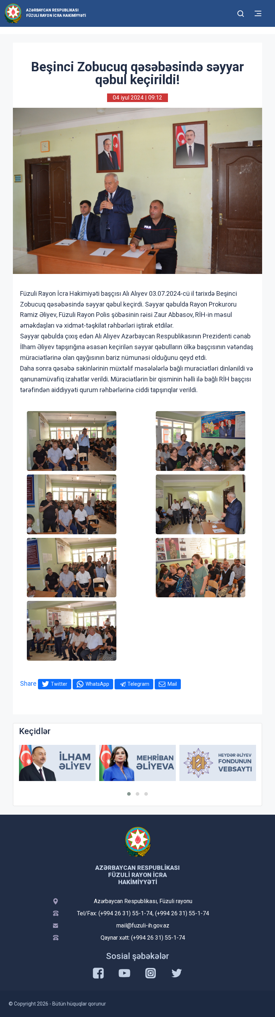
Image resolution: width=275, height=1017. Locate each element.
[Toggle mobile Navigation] (258, 13)
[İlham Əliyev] (57, 763)
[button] (129, 793)
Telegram (138, 684)
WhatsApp (97, 684)
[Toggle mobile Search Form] (241, 12)
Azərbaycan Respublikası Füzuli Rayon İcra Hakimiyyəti (56, 13)
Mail (172, 684)
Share (28, 683)
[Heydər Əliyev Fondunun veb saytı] (217, 763)
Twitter (59, 684)
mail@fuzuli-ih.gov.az (142, 925)
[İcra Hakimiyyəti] (13, 13)
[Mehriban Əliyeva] (137, 763)
